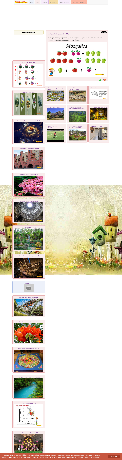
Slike (37, 2)
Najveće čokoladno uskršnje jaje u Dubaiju (29, 432)
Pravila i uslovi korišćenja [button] (91, 457)
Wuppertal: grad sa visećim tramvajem (29, 297)
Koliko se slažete (64, 2)
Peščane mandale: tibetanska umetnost (28, 348)
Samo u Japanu (29, 283)
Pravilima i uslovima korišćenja (18, 455)
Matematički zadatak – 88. (58, 34)
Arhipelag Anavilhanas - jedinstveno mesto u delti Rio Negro (76, 108)
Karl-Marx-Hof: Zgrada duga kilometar (29, 148)
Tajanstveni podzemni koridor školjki (28, 201)
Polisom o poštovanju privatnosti (37, 455)
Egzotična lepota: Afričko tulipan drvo (28, 322)
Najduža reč (53, 2)
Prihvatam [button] (114, 456)
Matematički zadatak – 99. (29, 62)
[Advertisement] (61, 17)
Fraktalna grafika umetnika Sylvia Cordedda (28, 120)
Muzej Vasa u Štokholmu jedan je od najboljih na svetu (28, 256)
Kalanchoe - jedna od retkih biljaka (29, 174)
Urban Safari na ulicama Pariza (99, 107)
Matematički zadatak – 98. (29, 403)
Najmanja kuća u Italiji (96, 126)
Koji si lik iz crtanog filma (78, 2)
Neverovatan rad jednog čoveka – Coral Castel (75, 127)
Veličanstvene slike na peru (29, 92)
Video (31, 2)
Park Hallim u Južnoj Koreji (29, 227)
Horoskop (44, 2)
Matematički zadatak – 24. (97, 88)
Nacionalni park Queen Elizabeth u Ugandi (75, 88)
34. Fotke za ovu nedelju (53, 107)
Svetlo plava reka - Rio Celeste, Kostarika (29, 377)
